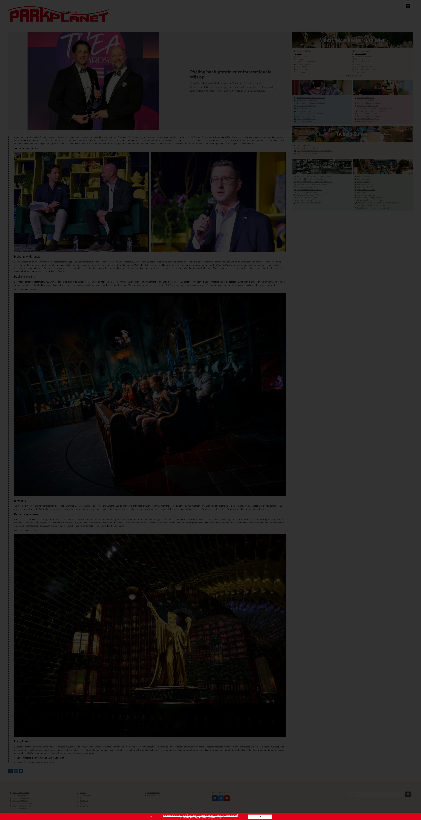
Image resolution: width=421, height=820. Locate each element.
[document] (210, 410)
